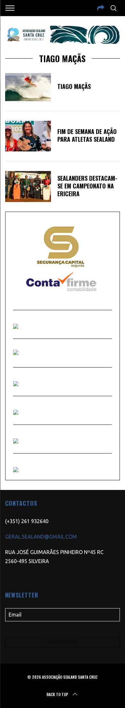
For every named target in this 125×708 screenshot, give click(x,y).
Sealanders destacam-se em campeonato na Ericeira (87, 186)
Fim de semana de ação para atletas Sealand (87, 135)
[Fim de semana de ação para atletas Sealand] (28, 136)
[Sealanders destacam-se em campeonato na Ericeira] (28, 186)
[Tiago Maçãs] (28, 87)
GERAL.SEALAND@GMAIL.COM (41, 537)
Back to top (57, 694)
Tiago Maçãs (74, 86)
